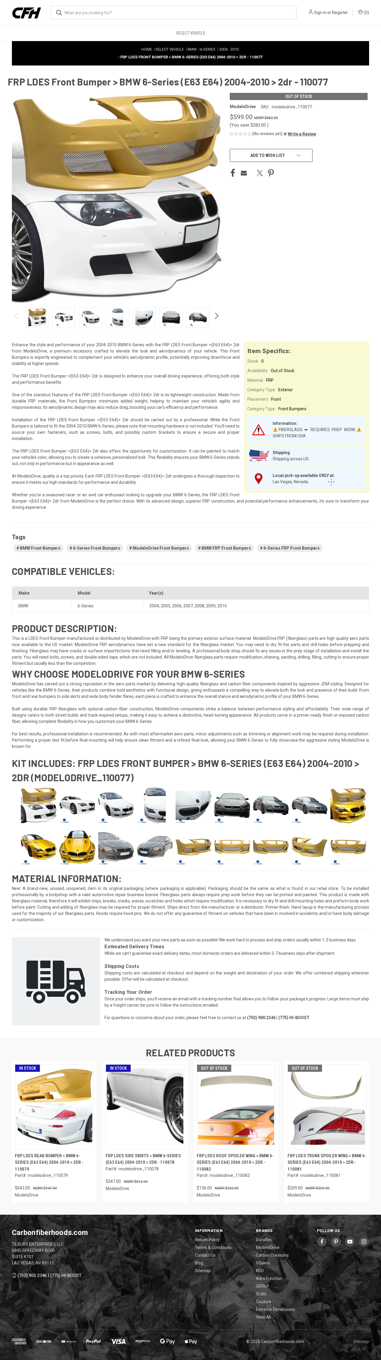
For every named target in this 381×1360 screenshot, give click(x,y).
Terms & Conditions (213, 1247)
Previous (17, 317)
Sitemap (203, 1270)
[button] (299, 134)
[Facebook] (233, 173)
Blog (199, 1263)
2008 (199, 605)
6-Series (85, 605)
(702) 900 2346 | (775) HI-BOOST (50, 1275)
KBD (260, 1270)
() (366, 12)
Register (340, 12)
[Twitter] (260, 173)
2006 (177, 605)
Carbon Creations (272, 1255)
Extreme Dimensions (275, 1309)
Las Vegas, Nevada (290, 481)
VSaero (263, 1263)
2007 (188, 605)
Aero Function (269, 1278)
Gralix (261, 1294)
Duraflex (264, 1239)
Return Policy (207, 1239)
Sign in (320, 12)
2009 (211, 605)
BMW (23, 605)
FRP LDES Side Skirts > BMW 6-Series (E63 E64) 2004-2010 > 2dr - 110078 (143, 1159)
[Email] (244, 173)
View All (263, 1317)
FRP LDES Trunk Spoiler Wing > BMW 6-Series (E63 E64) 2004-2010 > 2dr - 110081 (327, 1162)
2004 (154, 605)
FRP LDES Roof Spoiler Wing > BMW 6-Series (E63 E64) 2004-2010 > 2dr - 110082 (235, 1162)
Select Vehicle (190, 33)
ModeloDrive (267, 1247)
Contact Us (205, 1255)
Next (216, 317)
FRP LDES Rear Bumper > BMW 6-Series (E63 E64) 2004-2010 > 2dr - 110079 (49, 1162)
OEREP (262, 1286)
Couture (263, 1301)
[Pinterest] (271, 173)
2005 (165, 605)
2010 (222, 605)
